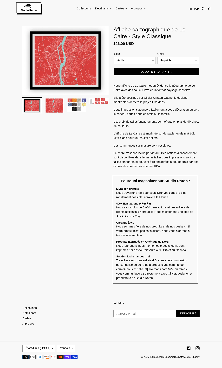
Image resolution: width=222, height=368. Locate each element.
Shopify (196, 356)
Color (160, 54)
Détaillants (29, 313)
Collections (29, 308)
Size (117, 54)
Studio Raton (157, 356)
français (65, 348)
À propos (28, 323)
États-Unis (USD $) (38, 348)
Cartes (26, 318)
